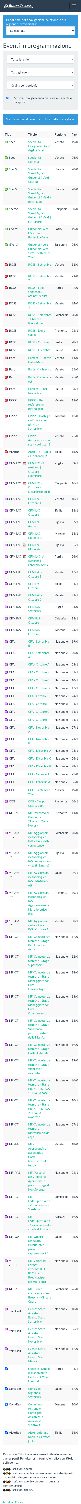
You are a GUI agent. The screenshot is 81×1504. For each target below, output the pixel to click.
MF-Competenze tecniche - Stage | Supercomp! (39, 961)
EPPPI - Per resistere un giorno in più (36, 404)
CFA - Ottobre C (38, 680)
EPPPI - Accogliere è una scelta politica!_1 (39, 440)
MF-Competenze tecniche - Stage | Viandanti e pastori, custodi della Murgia (39, 1029)
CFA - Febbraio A (39, 782)
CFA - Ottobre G (39, 711)
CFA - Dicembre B (39, 766)
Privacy (19, 1502)
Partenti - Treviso (40, 369)
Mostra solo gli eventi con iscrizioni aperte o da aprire (43, 100)
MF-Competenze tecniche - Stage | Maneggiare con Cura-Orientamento (39, 1005)
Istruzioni (8, 1502)
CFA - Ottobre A (38, 664)
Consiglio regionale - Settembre (35, 1393)
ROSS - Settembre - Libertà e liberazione (40, 319)
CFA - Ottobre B (38, 672)
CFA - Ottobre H (39, 719)
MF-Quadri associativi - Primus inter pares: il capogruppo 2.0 (38, 1245)
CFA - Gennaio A (39, 774)
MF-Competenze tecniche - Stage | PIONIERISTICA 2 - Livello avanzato (39, 1108)
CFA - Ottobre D (39, 688)
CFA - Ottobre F (38, 703)
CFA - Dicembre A (39, 750)
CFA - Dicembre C (39, 758)
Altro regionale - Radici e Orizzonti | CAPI (39, 1437)
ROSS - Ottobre (38, 342)
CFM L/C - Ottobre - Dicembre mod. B (39, 487)
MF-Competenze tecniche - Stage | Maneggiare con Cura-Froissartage (39, 981)
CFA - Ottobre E (38, 696)
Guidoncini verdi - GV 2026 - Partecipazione (39, 233)
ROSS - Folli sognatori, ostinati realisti (38, 292)
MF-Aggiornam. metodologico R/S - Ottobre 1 (38, 925)
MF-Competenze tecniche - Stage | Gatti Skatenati (39, 1049)
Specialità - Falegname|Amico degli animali (40, 146)
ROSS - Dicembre (39, 350)
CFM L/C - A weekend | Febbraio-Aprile (38, 561)
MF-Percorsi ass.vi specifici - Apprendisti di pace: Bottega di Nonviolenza (39, 1181)
